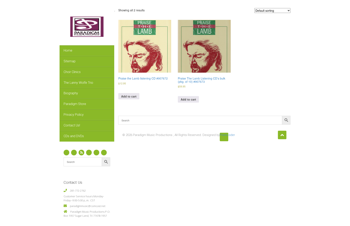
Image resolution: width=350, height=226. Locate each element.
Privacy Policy (74, 115)
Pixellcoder (224, 135)
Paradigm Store (75, 104)
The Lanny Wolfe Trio (78, 83)
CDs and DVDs (74, 136)
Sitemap (70, 61)
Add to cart (129, 96)
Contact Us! (72, 125)
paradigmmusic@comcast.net (87, 206)
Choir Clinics (72, 72)
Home (68, 50)
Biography (71, 93)
